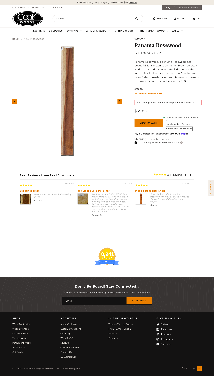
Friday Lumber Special (119, 329)
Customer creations (70, 329)
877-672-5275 (22, 7)
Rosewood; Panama (146, 93)
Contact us (57, 7)
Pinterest (166, 334)
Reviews (64, 343)
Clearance (113, 338)
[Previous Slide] (14, 101)
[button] (74, 30)
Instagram (167, 339)
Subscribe (139, 300)
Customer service (69, 347)
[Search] (136, 18)
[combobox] (89, 18)
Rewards (161, 18)
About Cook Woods (70, 324)
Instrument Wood (21, 343)
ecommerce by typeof (68, 368)
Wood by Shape (20, 329)
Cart (199, 18)
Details (133, 2)
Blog (168, 7)
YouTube (166, 344)
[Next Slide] (119, 101)
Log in (180, 18)
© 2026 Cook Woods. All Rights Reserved (33, 368)
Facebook (166, 329)
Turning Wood (19, 338)
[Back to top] (199, 368)
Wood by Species (21, 324)
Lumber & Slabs (20, 334)
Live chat (39, 7)
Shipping (140, 139)
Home (15, 39)
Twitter (165, 324)
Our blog (65, 334)
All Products (18, 347)
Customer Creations (188, 7)
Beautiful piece (30, 191)
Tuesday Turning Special (120, 324)
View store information (179, 128)
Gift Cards (17, 352)
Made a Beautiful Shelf (150, 191)
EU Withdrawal (68, 357)
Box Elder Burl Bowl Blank (93, 191)
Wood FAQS (66, 338)
